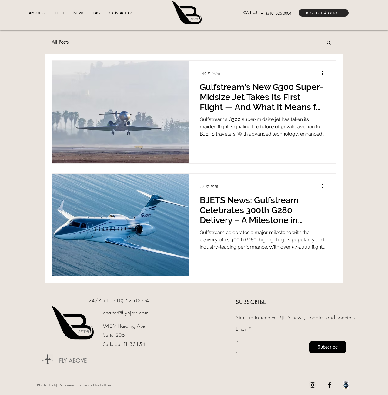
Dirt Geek (106, 385)
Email (241, 328)
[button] (324, 13)
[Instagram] (312, 385)
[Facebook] (329, 385)
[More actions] (324, 73)
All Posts (60, 42)
